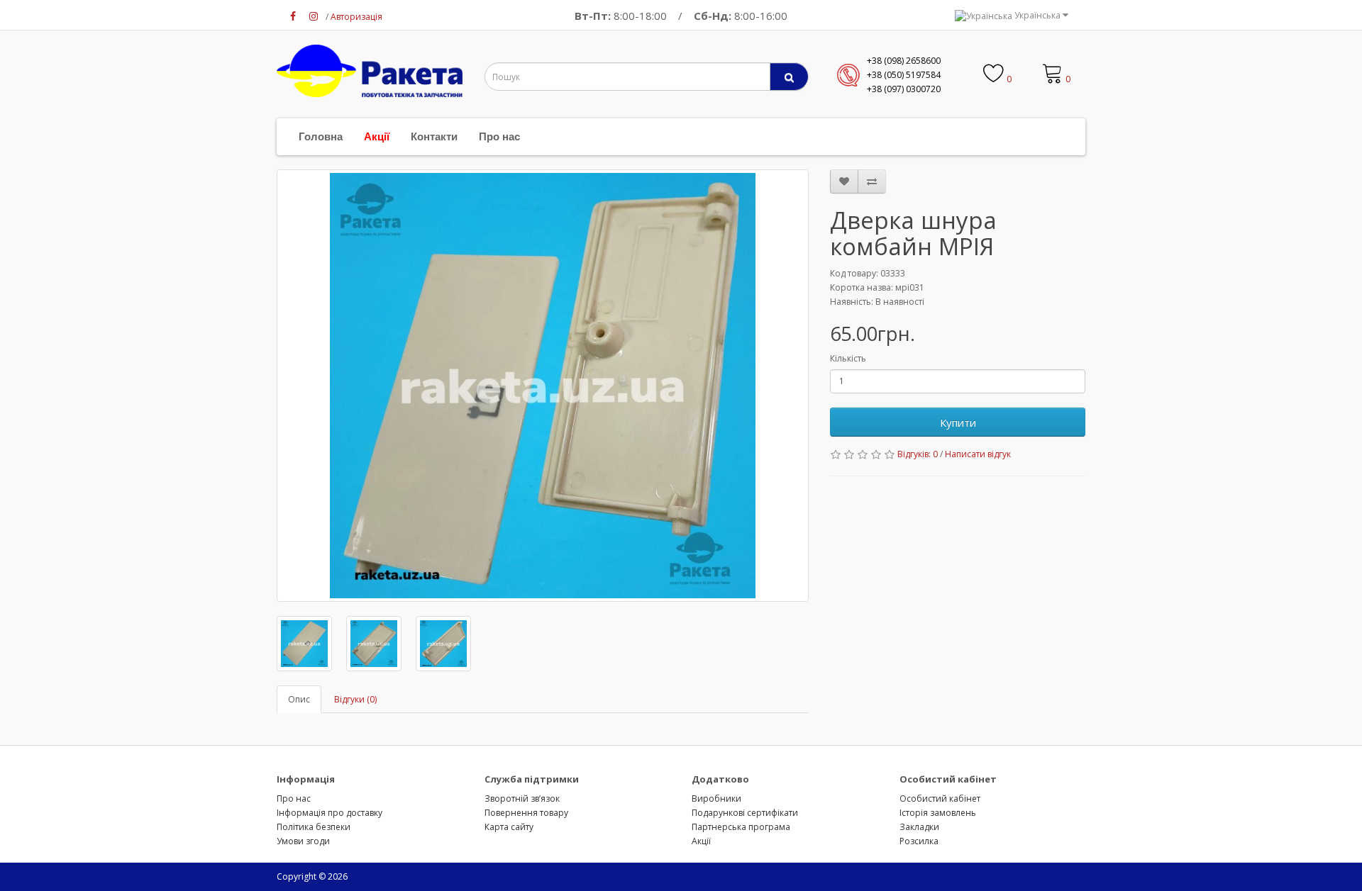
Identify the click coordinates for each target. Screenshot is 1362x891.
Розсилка (919, 841)
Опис (299, 699)
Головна (321, 136)
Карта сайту (509, 827)
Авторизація (356, 17)
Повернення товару (526, 813)
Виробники (716, 798)
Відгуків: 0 (917, 454)
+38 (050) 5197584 (904, 75)
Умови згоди (303, 841)
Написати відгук (978, 454)
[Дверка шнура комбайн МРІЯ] (543, 385)
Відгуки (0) (355, 699)
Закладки (919, 827)
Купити (958, 422)
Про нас (499, 136)
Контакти (434, 136)
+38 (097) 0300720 (904, 89)
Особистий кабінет (939, 798)
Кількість (848, 358)
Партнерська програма (741, 827)
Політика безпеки (313, 827)
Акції (376, 136)
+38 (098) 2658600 (904, 61)
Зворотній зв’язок (522, 798)
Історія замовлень (937, 813)
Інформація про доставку (329, 813)
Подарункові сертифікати (745, 813)
